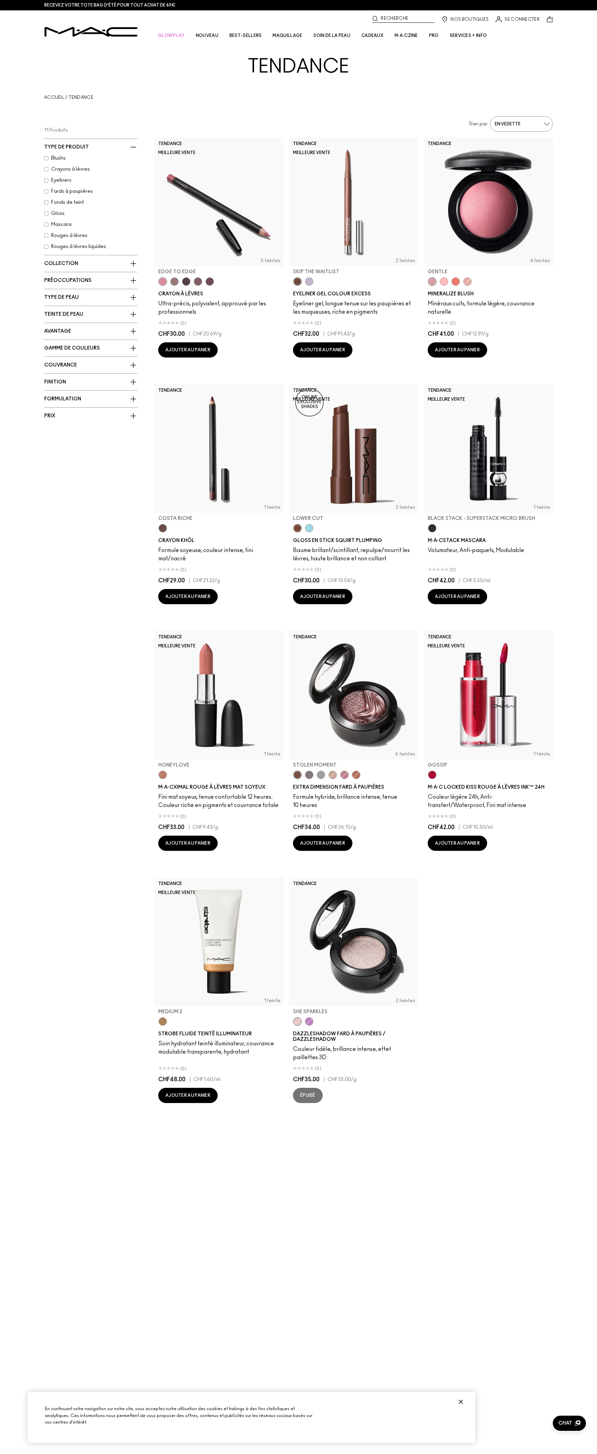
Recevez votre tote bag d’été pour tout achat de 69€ (110, 5)
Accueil (54, 97)
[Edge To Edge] (162, 281)
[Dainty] (443, 281)
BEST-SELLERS (245, 36)
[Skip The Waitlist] (297, 281)
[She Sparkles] (297, 1021)
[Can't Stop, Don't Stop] (309, 1021)
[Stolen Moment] (297, 774)
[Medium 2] (162, 1021)
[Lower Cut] (297, 528)
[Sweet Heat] (356, 774)
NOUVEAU (207, 36)
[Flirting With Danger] (455, 281)
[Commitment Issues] (309, 281)
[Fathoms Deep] (309, 774)
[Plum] (197, 281)
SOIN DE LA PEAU (331, 36)
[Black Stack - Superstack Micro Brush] (432, 528)
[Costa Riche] (162, 528)
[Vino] (209, 281)
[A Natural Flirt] (332, 774)
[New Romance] (467, 281)
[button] (569, 1423)
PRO (434, 36)
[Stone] (174, 281)
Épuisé (307, 1095)
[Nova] (309, 528)
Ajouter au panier (187, 350)
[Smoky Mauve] (344, 774)
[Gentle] (432, 281)
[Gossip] (432, 774)
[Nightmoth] (186, 281)
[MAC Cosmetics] (91, 32)
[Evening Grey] (320, 774)
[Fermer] (460, 1401)
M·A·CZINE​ (406, 36)
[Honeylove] (162, 774)
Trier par (477, 124)
